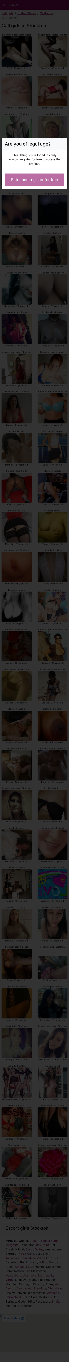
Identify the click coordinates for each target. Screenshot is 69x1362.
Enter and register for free (34, 179)
